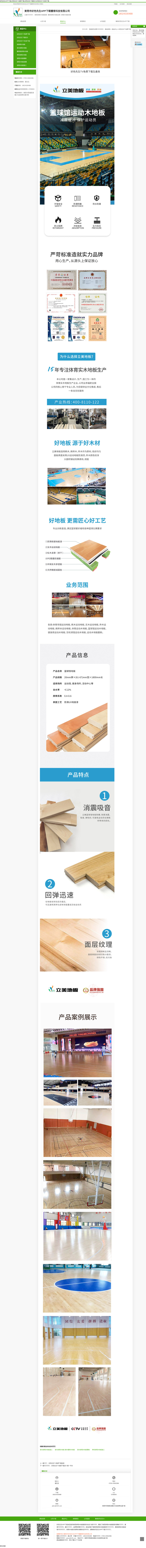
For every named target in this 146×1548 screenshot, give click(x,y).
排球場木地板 (21, 44)
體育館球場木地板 (22, 51)
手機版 (115, 4)
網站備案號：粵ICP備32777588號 (69, 1540)
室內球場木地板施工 (46, 1449)
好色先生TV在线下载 (23, 41)
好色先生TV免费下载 (23, 34)
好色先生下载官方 (22, 37)
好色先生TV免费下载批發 (56, 1463)
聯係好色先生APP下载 (123, 21)
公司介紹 (43, 21)
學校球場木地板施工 (98, 1449)
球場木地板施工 (22, 65)
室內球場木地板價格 (83, 1449)
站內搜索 (122, 4)
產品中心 (63, 21)
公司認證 (102, 21)
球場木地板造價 (22, 62)
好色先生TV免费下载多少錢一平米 (62, 1465)
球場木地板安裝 (71, 1529)
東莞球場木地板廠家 (79, 1524)
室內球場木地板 (22, 48)
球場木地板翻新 (22, 58)
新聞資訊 (83, 21)
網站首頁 (23, 21)
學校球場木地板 (22, 55)
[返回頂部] (142, 1539)
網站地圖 (129, 4)
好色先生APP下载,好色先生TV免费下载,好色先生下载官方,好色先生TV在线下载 (24, 1)
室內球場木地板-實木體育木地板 (65, 1449)
